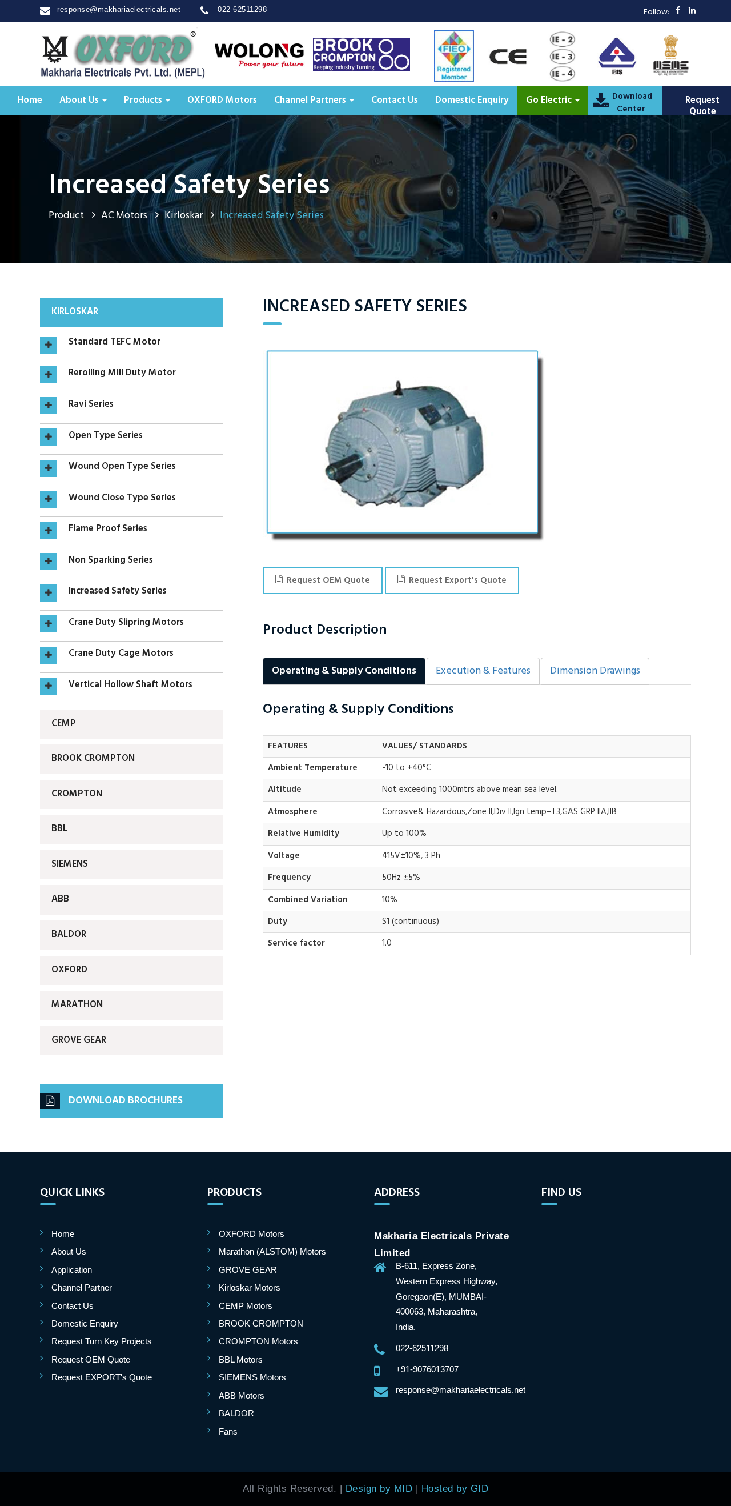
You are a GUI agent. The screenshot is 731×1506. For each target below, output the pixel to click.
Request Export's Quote (458, 580)
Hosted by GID (455, 1488)
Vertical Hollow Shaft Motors (130, 685)
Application (71, 1270)
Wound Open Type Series (122, 467)
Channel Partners (311, 100)
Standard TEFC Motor (114, 343)
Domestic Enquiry (472, 100)
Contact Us (394, 100)
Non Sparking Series (111, 561)
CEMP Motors (245, 1306)
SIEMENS (69, 864)
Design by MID (379, 1488)
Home (29, 100)
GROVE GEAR (78, 1040)
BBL (59, 829)
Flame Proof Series (108, 529)
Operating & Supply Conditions (344, 671)
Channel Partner (81, 1287)
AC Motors (124, 215)
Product (66, 215)
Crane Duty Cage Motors (121, 654)
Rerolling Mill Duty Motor (122, 373)
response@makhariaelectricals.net (118, 9)
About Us (80, 100)
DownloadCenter (631, 102)
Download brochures (126, 1100)
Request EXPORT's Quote (101, 1377)
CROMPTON (76, 794)
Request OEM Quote (328, 580)
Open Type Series (106, 436)
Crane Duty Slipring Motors (126, 623)
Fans (228, 1431)
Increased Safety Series (118, 592)
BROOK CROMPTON (93, 758)
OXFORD (69, 970)
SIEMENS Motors (252, 1377)
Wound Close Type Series (122, 499)
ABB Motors (241, 1395)
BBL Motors (241, 1359)
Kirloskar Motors (249, 1287)
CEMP (63, 723)
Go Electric (550, 100)
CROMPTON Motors (258, 1341)
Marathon (77, 1005)
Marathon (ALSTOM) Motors (272, 1251)
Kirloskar (183, 215)
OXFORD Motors (222, 100)
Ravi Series (91, 405)
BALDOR (68, 934)
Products (144, 100)
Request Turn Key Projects (101, 1341)
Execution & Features (483, 671)
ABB (60, 899)
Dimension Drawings (595, 671)
